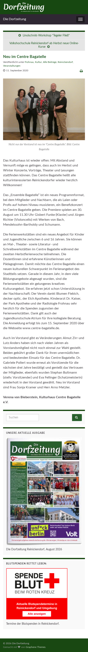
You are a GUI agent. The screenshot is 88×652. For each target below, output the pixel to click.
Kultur (38, 62)
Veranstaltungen (11, 66)
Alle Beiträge (49, 62)
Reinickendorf (65, 62)
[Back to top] (79, 643)
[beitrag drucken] (81, 71)
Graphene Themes (35, 647)
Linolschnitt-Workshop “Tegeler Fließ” (46, 35)
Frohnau (29, 62)
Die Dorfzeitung (14, 19)
